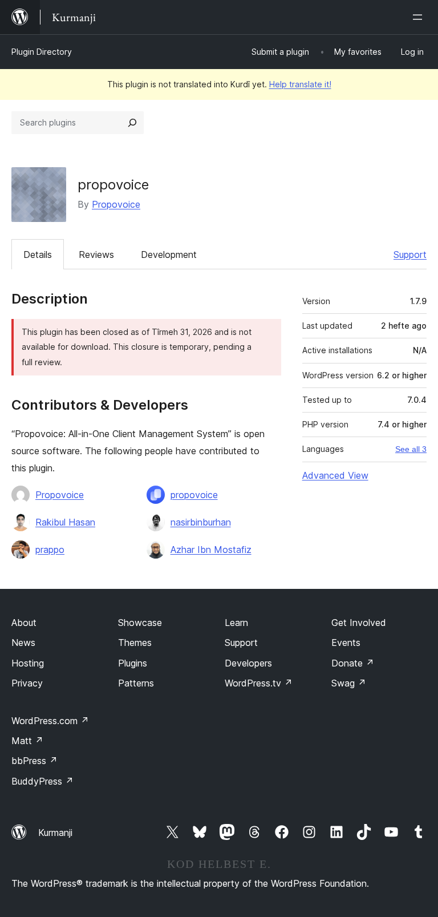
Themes (135, 642)
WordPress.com (50, 720)
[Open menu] (420, 17)
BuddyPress (42, 781)
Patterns (136, 683)
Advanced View (335, 475)
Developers (248, 663)
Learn (236, 622)
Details (37, 254)
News (23, 642)
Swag (348, 683)
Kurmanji (55, 832)
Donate (352, 663)
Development (169, 254)
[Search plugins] (132, 122)
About (23, 622)
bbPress (34, 760)
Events (345, 642)
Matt (27, 740)
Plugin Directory (41, 51)
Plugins (132, 663)
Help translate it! (300, 84)
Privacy (27, 683)
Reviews (96, 254)
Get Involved (358, 622)
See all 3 (411, 449)
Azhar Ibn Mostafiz (211, 549)
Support (410, 254)
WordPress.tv (259, 683)
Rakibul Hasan (65, 522)
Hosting (27, 663)
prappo (49, 549)
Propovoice (116, 204)
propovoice (194, 494)
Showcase (140, 622)
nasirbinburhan (201, 522)
